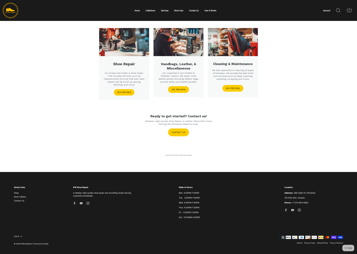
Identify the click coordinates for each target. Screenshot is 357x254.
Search (299, 243)
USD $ (16, 237)
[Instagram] (87, 203)
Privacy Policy (309, 243)
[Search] (338, 10)
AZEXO (175, 155)
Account (326, 10)
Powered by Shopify (40, 244)
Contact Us (194, 10)
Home (137, 10)
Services (164, 10)
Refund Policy (322, 243)
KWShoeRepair (26, 244)
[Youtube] (81, 203)
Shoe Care (178, 10)
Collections (150, 10)
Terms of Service (336, 243)
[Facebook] (74, 203)
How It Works (210, 10)
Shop (16, 193)
